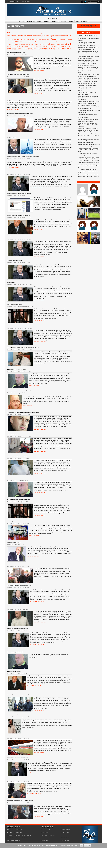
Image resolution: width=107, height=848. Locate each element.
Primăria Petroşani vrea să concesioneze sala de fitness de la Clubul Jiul (19, 521)
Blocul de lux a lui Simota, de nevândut (14, 542)
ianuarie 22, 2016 (26, 195)
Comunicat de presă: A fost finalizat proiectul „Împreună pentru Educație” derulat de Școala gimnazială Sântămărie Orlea (88, 56)
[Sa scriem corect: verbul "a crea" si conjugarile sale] (94, 226)
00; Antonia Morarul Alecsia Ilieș (59, 36)
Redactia (24, 1)
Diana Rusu (10, 652)
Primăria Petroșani (66, 826)
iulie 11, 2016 (25, 76)
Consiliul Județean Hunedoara (48, 837)
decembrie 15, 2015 (27, 284)
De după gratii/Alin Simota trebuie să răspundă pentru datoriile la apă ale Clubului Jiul (22, 478)
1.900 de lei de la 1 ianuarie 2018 (47, 46)
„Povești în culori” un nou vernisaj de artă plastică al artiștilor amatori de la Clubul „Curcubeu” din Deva (87, 116)
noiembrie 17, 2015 (27, 328)
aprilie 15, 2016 (17, 137)
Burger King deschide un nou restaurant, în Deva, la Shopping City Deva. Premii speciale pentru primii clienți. (88, 98)
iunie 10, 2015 (25, 587)
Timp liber (54, 21)
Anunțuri (71, 21)
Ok (81, 845)
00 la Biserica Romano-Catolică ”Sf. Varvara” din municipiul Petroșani (55, 33)
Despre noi (17, 1)
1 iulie (42, 44)
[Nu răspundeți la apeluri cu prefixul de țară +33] (94, 202)
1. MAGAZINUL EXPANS (63, 46)
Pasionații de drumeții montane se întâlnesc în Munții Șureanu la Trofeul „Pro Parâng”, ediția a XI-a (88, 150)
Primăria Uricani (65, 837)
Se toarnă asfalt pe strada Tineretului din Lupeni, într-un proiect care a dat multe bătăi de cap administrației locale (88, 107)
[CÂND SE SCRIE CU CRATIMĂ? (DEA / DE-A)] (94, 190)
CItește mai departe (40, 70)
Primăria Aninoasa (66, 829)
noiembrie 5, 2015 (27, 349)
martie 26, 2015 (26, 760)
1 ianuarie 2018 (37, 44)
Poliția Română (44, 832)
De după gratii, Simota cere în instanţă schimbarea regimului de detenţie (19, 585)
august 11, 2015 (22, 393)
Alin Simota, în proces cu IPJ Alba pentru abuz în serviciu (16, 369)
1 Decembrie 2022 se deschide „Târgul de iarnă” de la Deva (54, 41)
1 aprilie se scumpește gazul (41, 39)
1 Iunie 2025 (53, 44)
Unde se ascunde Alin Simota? (12, 98)
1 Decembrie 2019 (33, 41)
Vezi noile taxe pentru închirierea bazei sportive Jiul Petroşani (17, 736)
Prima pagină (11, 1)
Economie (46, 21)
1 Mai (68, 44)
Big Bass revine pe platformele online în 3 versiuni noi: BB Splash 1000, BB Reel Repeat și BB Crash (88, 135)
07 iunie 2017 (24, 48)
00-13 (52, 36)
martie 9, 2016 (26, 158)
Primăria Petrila (45, 840)
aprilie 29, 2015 (26, 630)
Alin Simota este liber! (11, 282)
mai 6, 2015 (25, 609)
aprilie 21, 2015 (26, 673)
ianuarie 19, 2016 (26, 217)
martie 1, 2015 (26, 802)
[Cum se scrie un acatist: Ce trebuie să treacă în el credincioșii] (82, 202)
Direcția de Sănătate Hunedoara (69, 835)
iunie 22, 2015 (25, 523)
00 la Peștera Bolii (20, 35)
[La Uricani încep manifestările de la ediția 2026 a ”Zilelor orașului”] (82, 214)
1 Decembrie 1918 (17, 41)
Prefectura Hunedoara (46, 829)
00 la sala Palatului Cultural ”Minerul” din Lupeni (31, 35)
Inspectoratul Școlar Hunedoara (48, 835)
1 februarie (30, 44)
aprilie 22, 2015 (19, 652)
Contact (29, 1)
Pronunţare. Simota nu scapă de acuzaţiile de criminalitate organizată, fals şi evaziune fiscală (23, 412)
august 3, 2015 (26, 458)
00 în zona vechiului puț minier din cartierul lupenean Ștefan (24, 36)
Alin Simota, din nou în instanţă (12, 434)
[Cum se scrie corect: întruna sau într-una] (82, 226)
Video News (63, 21)
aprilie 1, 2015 (25, 717)
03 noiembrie (19, 48)
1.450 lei (40, 46)
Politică (39, 21)
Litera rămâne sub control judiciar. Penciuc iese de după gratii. (18, 74)
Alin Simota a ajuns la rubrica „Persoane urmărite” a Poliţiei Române (19, 193)
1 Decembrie (54, 39)
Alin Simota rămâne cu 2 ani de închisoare (14, 671)
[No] (105, 845)
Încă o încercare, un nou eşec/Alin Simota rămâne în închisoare (17, 628)
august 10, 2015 (26, 436)
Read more (87, 845)
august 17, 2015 (26, 371)
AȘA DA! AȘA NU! (85, 21)
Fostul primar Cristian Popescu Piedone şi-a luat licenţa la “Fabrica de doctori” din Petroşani (23, 347)
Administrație (31, 21)
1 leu (65, 44)
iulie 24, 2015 (25, 480)
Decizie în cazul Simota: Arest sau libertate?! (14, 260)
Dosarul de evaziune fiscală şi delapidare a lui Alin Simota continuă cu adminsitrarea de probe (23, 156)
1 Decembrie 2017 (25, 41)
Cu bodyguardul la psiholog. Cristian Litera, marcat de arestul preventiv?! (20, 800)
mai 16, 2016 (25, 115)
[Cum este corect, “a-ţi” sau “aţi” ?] (82, 190)
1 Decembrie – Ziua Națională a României (21, 44)
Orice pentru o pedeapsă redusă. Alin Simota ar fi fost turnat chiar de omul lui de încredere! (23, 779)
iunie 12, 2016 (16, 100)
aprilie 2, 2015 (25, 695)
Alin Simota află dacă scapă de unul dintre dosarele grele (17, 456)
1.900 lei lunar (56, 46)
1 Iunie (48, 44)
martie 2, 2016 (26, 174)
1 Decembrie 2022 (40, 41)
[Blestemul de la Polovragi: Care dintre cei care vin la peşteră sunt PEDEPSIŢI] (82, 238)
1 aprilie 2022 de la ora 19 (30, 39)
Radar (77, 21)
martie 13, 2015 (26, 781)
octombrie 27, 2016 (21, 54)
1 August (47, 39)
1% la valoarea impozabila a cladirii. (32, 46)
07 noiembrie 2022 (30, 48)
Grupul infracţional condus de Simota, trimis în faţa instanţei (17, 757)
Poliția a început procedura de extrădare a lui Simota (16, 52)
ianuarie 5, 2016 (26, 262)
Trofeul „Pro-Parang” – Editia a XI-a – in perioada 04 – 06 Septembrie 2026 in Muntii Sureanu (88, 89)
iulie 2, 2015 (25, 501)
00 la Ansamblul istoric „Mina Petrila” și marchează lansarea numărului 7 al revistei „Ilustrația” (26, 33)
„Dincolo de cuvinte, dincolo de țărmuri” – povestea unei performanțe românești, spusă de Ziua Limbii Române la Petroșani (88, 44)
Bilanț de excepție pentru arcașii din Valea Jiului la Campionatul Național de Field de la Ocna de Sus (88, 125)
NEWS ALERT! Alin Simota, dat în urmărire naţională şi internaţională (18, 215)
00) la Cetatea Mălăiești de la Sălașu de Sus (42, 36)
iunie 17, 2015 (25, 566)
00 (8, 32)
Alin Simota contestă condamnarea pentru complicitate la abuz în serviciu (20, 113)
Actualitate (21, 21)
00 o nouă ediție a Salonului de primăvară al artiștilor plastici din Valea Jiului (53, 35)
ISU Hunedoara (65, 840)
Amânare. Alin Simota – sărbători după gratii (14, 304)
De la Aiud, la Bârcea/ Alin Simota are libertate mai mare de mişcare (18, 499)
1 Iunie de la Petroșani (60, 44)
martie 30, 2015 (26, 738)
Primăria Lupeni (65, 832)
